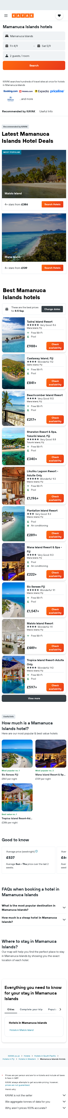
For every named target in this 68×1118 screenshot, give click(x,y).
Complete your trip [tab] (31, 1009)
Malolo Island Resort (40, 623)
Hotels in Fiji (8, 1059)
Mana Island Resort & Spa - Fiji (44, 549)
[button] (6, 15)
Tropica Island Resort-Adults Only (45, 662)
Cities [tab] (10, 1009)
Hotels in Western (27, 1059)
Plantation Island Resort (42, 510)
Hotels (27, 1055)
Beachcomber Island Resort (45, 395)
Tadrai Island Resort (39, 321)
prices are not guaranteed (17, 1085)
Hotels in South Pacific (45, 1055)
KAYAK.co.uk (14, 1055)
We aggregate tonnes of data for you (27, 1101)
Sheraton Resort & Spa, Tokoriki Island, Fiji (42, 434)
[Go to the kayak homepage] (23, 15)
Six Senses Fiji (36, 586)
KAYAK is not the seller (18, 1095)
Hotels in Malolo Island (21, 1030)
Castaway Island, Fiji (40, 358)
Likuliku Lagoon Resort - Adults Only (42, 473)
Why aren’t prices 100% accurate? (26, 1108)
